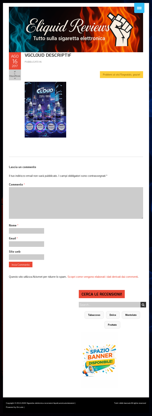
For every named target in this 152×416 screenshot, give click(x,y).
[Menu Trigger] (139, 8)
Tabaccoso (94, 315)
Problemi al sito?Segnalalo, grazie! (121, 74)
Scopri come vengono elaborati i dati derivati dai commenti (102, 276)
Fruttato (112, 324)
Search (143, 304)
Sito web (15, 251)
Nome (13, 225)
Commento (17, 184)
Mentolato (131, 315)
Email (13, 238)
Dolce (113, 315)
